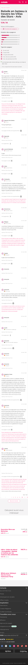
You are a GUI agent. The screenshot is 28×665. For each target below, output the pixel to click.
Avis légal (11, 663)
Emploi (2, 632)
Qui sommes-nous (5, 590)
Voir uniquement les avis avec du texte (12, 66)
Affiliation (3, 620)
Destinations (3, 605)
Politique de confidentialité (18, 663)
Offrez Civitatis (4, 600)
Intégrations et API (5, 626)
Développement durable (7, 597)
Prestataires (3, 617)
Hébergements (4, 629)
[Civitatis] (4, 2)
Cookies (24, 663)
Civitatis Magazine (5, 608)
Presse (2, 594)
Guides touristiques (5, 611)
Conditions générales (5, 663)
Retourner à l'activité (5, 7)
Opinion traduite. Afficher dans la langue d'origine (11, 155)
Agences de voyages (6, 623)
